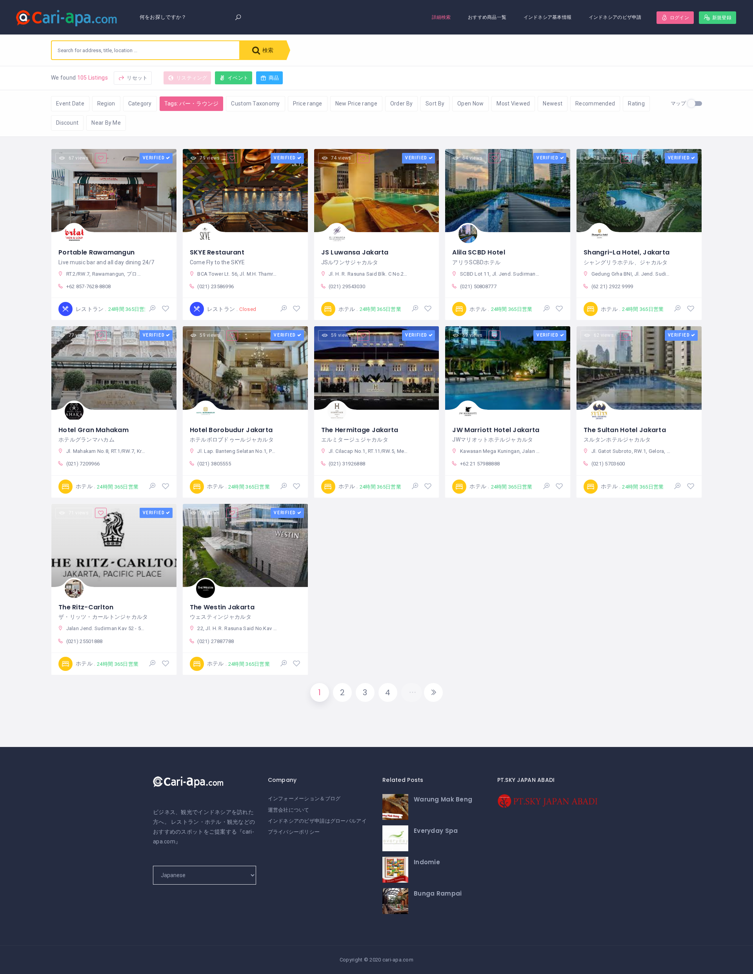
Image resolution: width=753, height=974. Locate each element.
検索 (267, 50)
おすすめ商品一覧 (487, 17)
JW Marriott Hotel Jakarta (495, 429)
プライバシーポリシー (294, 832)
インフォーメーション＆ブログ (304, 798)
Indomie (427, 862)
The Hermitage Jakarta (359, 429)
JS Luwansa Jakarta (355, 252)
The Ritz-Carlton (85, 607)
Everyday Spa (436, 831)
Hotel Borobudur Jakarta (231, 429)
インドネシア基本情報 (548, 17)
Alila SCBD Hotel (478, 252)
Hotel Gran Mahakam (93, 429)
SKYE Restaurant (217, 252)
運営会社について (288, 810)
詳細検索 (441, 17)
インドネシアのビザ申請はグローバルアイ (317, 821)
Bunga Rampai (438, 893)
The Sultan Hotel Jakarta (625, 429)
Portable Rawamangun (96, 252)
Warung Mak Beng (443, 799)
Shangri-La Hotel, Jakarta (626, 252)
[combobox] (145, 50)
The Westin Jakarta (222, 607)
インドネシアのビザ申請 (615, 17)
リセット (136, 78)
